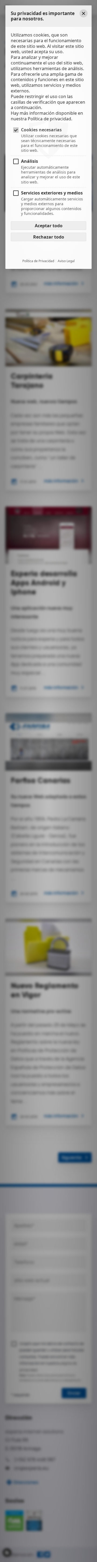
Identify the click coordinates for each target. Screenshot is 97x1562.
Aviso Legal (66, 261)
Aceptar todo (49, 226)
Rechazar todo (48, 237)
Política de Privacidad (38, 261)
